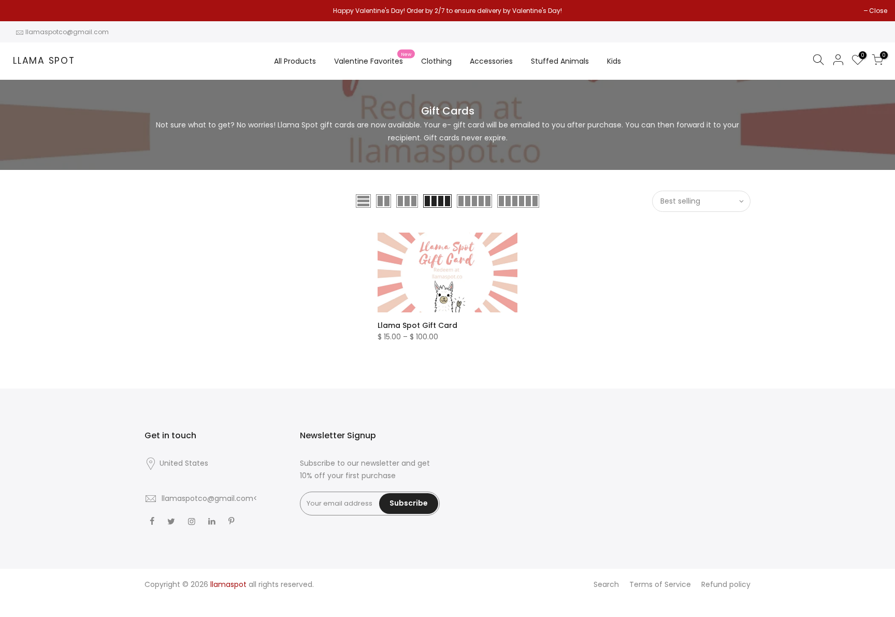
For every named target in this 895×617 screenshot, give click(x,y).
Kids (614, 61)
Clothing (436, 61)
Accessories (491, 61)
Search (606, 584)
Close (22, 10)
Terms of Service (660, 584)
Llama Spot (44, 61)
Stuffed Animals (560, 61)
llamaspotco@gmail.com (67, 31)
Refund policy (725, 584)
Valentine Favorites (372, 59)
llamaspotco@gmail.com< (209, 498)
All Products (295, 61)
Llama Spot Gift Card (417, 325)
